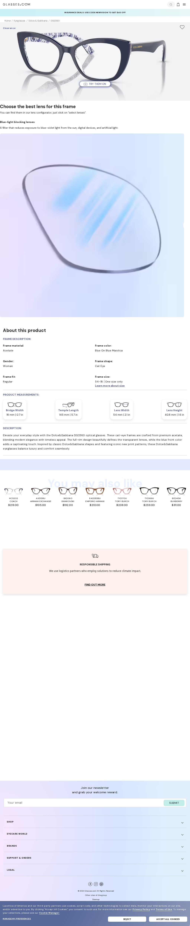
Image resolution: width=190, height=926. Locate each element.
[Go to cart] (178, 4)
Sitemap (95, 899)
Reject (127, 919)
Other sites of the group (96, 895)
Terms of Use (164, 909)
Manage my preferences (17, 918)
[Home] (16, 4)
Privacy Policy (141, 909)
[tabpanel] (95, 571)
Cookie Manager (49, 912)
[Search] (170, 4)
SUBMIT (174, 803)
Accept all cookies (168, 919)
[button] (95, 84)
